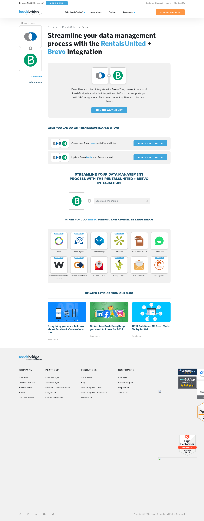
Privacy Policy (25, 387)
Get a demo (86, 377)
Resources (128, 12)
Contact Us (179, 3)
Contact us (123, 392)
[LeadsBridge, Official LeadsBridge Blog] (30, 12)
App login (122, 377)
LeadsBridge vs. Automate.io (94, 392)
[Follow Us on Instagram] (28, 514)
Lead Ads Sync (52, 377)
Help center (123, 387)
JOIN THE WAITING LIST (109, 110)
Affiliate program (125, 382)
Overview (37, 76)
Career (22, 392)
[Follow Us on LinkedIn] (36, 514)
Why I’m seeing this (31, 23)
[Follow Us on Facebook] (20, 514)
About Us (23, 377)
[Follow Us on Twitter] (53, 514)
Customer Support (154, 3)
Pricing (112, 12)
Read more (53, 339)
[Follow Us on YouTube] (44, 514)
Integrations (96, 12)
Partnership (86, 397)
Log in (168, 3)
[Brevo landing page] (30, 60)
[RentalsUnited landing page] (30, 36)
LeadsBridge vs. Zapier (91, 387)
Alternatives (35, 82)
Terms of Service (27, 382)
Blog (83, 382)
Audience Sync (52, 382)
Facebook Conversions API (57, 387)
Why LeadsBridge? (74, 12)
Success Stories (26, 397)
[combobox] (122, 201)
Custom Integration (54, 397)
